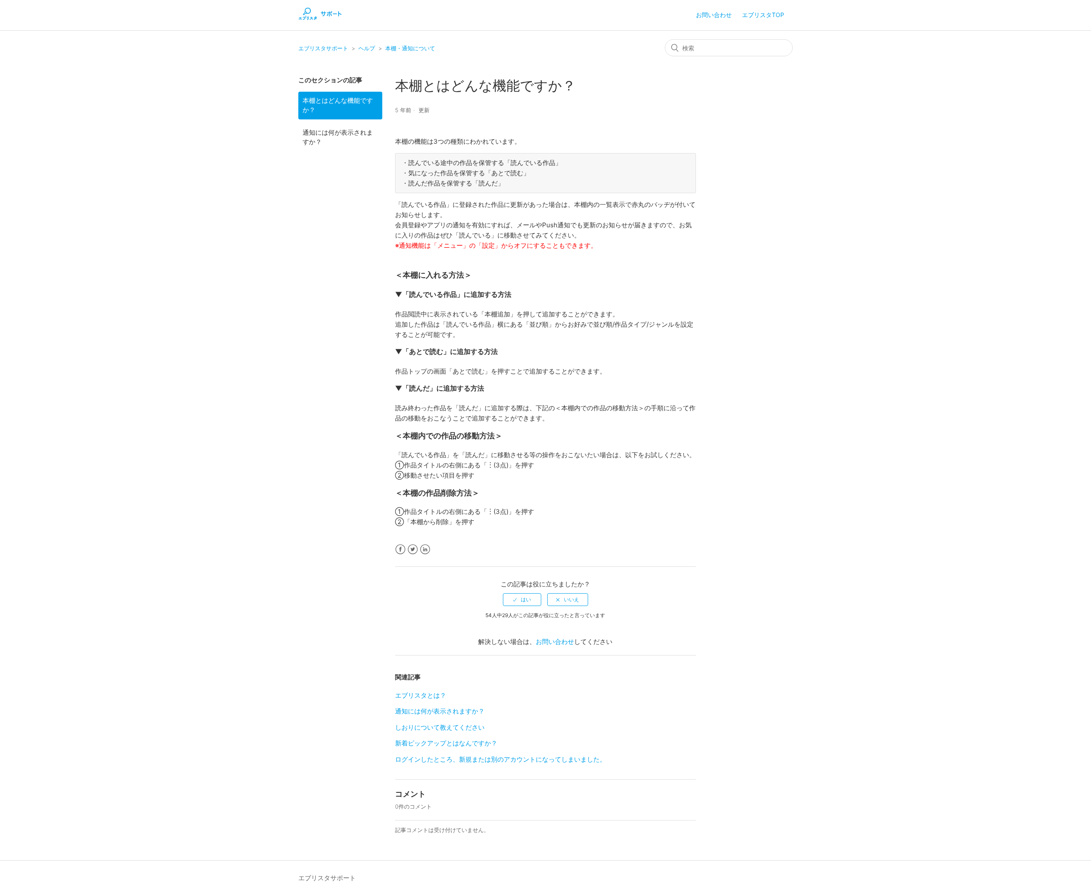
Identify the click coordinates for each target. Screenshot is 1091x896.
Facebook (400, 549)
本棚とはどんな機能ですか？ (338, 105)
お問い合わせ (714, 14)
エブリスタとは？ (420, 695)
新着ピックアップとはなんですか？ (446, 743)
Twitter (412, 549)
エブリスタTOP (763, 14)
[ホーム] (320, 19)
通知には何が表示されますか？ (338, 137)
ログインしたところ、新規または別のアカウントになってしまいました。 (500, 759)
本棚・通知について (410, 48)
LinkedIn (425, 549)
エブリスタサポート (323, 48)
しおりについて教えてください (440, 727)
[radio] (522, 599)
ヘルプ (366, 48)
